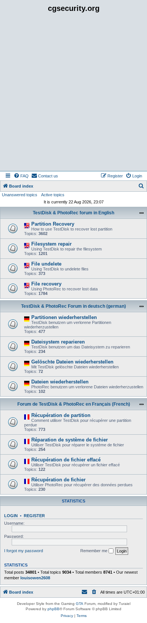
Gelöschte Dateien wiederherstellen (72, 362)
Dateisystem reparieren (58, 342)
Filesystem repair (51, 244)
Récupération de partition (60, 415)
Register (34, 515)
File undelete (46, 264)
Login (11, 515)
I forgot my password (23, 550)
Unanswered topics (19, 194)
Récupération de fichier (58, 480)
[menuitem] (21, 175)
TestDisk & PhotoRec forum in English (73, 212)
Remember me (94, 550)
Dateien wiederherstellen (60, 382)
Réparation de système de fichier (69, 440)
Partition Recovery (52, 224)
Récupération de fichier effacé (66, 460)
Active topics (52, 194)
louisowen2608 (35, 578)
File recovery (46, 284)
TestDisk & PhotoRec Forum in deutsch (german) (73, 306)
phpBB (53, 609)
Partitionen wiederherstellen (64, 317)
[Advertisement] (73, 93)
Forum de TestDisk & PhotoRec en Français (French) (73, 404)
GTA (79, 604)
